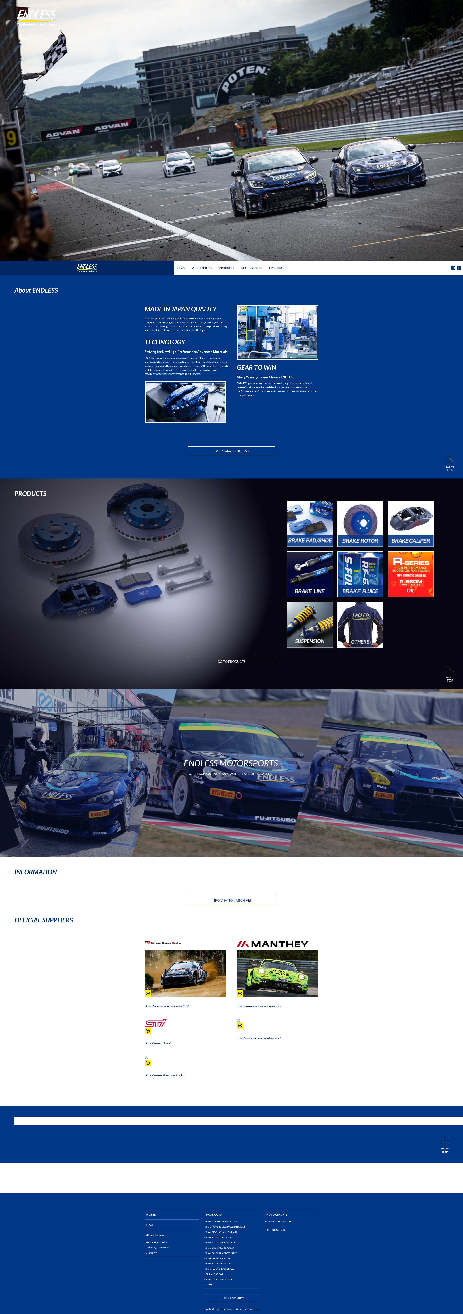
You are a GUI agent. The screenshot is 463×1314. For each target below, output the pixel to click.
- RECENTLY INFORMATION (277, 1221)
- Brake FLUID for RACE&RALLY (219, 1268)
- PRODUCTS (213, 1214)
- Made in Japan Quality (156, 1242)
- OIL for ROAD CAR (213, 1274)
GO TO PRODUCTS (231, 662)
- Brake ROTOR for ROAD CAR (218, 1237)
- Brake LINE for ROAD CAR (217, 1258)
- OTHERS (209, 1284)
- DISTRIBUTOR (274, 1229)
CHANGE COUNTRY (234, 1298)
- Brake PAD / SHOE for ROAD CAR (220, 1221)
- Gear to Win (151, 1252)
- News (149, 1224)
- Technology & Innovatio (156, 1247)
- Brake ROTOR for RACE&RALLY (219, 1242)
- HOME (150, 1214)
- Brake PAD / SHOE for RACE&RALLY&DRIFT (225, 1226)
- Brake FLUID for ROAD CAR (218, 1263)
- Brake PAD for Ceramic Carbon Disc (221, 1232)
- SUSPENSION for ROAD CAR (218, 1279)
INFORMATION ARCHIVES (231, 900)
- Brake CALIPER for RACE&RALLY (220, 1253)
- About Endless (154, 1235)
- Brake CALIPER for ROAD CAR (219, 1247)
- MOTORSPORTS (276, 1214)
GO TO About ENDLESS (231, 451)
